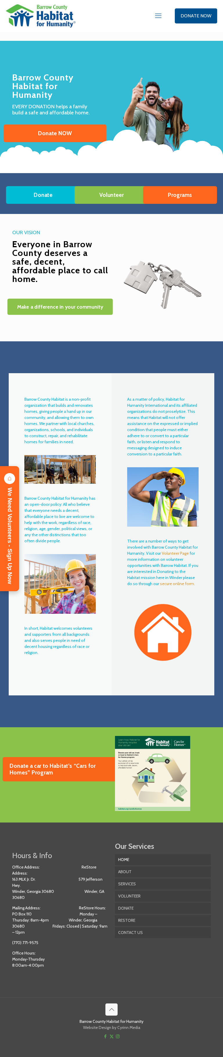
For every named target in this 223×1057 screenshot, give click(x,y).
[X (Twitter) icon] (111, 1036)
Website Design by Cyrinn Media (111, 1027)
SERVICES (127, 883)
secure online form (177, 583)
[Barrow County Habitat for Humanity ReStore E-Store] (40, 16)
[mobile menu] (158, 16)
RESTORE (126, 920)
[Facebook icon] (105, 1036)
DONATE (126, 908)
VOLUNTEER (129, 896)
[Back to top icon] (111, 1009)
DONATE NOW (196, 16)
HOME (123, 859)
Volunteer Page (175, 553)
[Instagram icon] (118, 1036)
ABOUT (125, 871)
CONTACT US (130, 932)
